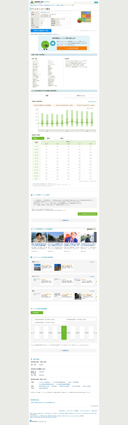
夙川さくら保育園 (87, 386)
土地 (95, 413)
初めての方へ (62, 410)
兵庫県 (57, 5)
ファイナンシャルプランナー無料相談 (76, 415)
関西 (46, 417)
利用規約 (76, 410)
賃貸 (46, 413)
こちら (80, 345)
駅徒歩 (62, 138)
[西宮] (55, 333)
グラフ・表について (92, 101)
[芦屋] (73, 333)
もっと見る (92, 261)
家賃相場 (66, 413)
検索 (97, 2)
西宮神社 (41, 364)
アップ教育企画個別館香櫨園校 (63, 384)
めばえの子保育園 (76, 386)
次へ (96, 333)
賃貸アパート (56, 413)
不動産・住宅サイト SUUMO (36, 5)
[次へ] (96, 282)
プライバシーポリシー (85, 410)
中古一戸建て (91, 413)
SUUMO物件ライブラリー (49, 5)
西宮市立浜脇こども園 (44, 386)
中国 (51, 417)
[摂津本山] (91, 333)
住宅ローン (60, 415)
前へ (32, 333)
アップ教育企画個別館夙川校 (59, 382)
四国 (48, 417)
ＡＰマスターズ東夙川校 (44, 382)
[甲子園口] (46, 333)
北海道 (31, 417)
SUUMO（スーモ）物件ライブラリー (40, 2)
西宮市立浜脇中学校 (43, 388)
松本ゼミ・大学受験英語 (73, 382)
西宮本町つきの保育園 (64, 386)
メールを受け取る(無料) (72, 48)
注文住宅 (31, 415)
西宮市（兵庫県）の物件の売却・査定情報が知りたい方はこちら (45, 34)
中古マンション (80, 413)
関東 (36, 417)
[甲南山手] (82, 333)
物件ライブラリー (65, 415)
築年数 (48, 138)
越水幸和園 (54, 386)
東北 (34, 417)
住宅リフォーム (37, 415)
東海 (44, 417)
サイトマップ (70, 410)
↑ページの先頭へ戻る (94, 405)
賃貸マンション (50, 413)
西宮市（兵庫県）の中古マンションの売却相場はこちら (43, 402)
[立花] (36, 333)
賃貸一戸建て (61, 413)
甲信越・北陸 (40, 417)
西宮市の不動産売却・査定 (41, 30)
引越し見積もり (54, 415)
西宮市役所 (41, 375)
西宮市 (61, 5)
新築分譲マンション (72, 413)
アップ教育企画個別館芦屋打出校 (46, 384)
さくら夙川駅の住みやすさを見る (87, 214)
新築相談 (49, 415)
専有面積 (35, 138)
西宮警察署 (41, 371)
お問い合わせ (94, 410)
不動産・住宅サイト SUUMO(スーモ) (37, 413)
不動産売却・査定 (43, 415)
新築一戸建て (85, 413)
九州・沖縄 (54, 417)
